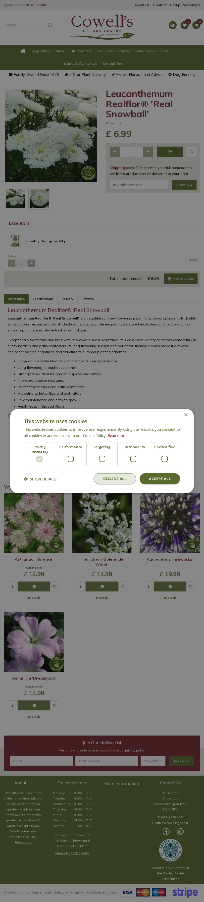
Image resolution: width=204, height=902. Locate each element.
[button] (40, 478)
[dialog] (102, 451)
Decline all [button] (114, 478)
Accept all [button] (160, 478)
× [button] (186, 415)
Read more (117, 435)
